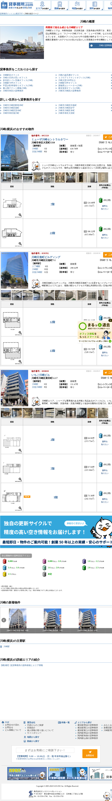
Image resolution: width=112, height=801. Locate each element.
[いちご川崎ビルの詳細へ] (14, 406)
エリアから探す (85, 722)
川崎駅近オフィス (11, 75)
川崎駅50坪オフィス (67, 83)
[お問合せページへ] (89, 757)
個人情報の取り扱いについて (40, 730)
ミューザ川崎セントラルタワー (50, 139)
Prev (3, 620)
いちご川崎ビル (41, 374)
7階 (53, 204)
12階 (52, 322)
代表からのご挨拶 (35, 725)
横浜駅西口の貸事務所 (88, 728)
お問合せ (9, 727)
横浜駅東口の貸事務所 (88, 730)
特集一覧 (66, 722)
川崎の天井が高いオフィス (15, 78)
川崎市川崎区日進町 (67, 105)
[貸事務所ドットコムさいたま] (68, 779)
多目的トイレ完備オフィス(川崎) (18, 80)
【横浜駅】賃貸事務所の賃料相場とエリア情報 (21, 665)
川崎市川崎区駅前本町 (13, 105)
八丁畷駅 (36, 266)
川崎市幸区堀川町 (11, 113)
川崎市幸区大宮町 (66, 113)
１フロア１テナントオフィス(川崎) (74, 78)
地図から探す (33, 737)
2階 (53, 439)
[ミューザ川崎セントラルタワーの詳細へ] (14, 170)
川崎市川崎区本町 (66, 110)
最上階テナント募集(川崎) (15, 88)
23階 (52, 233)
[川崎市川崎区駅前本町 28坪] (18, 620)
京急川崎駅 (37, 151)
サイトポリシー (34, 733)
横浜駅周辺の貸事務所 (88, 725)
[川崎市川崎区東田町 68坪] (87, 620)
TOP (7, 722)
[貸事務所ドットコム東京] (27, 779)
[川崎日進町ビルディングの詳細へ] (14, 288)
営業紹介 (31, 728)
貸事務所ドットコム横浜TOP (11, 14)
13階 (52, 350)
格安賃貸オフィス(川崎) (69, 88)
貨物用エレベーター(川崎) (70, 85)
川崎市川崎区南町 (11, 108)
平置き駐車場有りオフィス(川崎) (18, 85)
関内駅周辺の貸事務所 (88, 733)
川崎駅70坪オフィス (12, 83)
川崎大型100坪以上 (67, 80)
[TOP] (17, 5)
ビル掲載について (13, 730)
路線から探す (33, 741)
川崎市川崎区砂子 (66, 108)
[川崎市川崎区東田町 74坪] (53, 620)
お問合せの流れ (12, 725)
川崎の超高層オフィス (68, 75)
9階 (56, 497)
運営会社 (31, 722)
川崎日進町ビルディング (46, 257)
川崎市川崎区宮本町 (12, 110)
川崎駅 (35, 149)
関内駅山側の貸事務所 (88, 738)
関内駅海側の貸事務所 (88, 736)
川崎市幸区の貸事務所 (13, 91)
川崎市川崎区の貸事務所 (69, 91)
